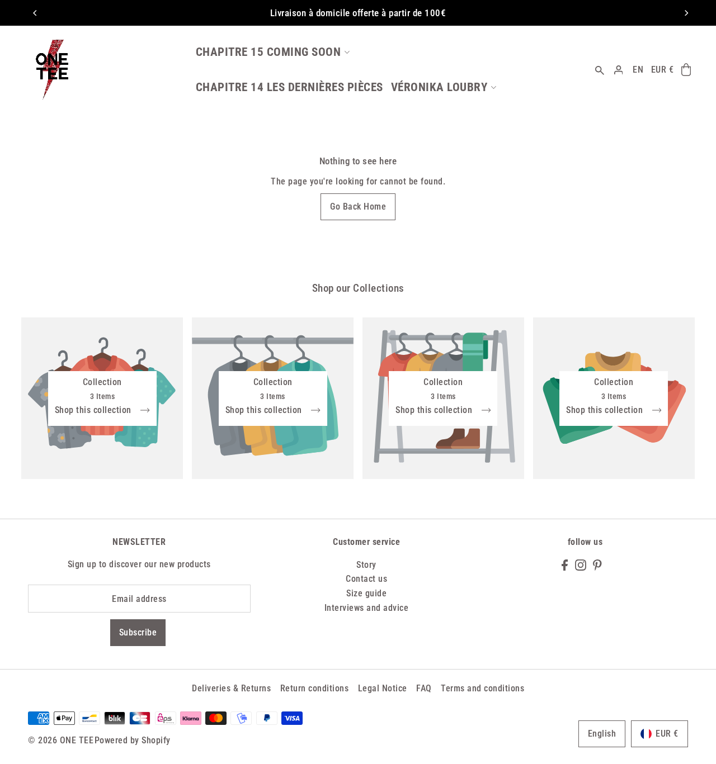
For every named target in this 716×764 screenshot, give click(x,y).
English (602, 733)
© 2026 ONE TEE (60, 740)
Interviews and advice (366, 607)
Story (366, 564)
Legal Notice (382, 688)
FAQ (424, 688)
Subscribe (138, 632)
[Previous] (35, 12)
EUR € (662, 69)
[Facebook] (565, 564)
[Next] (686, 12)
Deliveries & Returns (231, 688)
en (638, 69)
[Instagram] (580, 564)
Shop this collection (94, 410)
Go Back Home (358, 206)
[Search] (599, 69)
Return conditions (314, 688)
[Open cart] (686, 70)
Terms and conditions (482, 688)
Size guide (366, 593)
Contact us (366, 578)
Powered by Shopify (133, 740)
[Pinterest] (597, 564)
